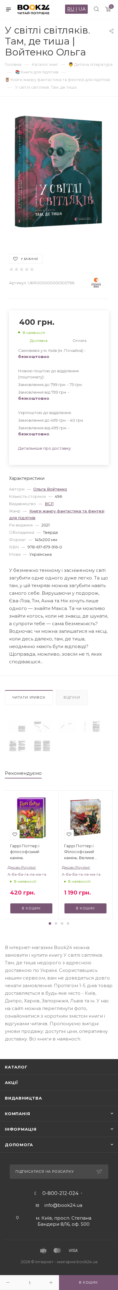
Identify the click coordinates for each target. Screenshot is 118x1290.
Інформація (21, 1129)
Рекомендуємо (23, 773)
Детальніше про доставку (44, 448)
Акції (11, 1082)
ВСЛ (49, 503)
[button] (50, 923)
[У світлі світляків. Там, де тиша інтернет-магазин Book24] (59, 172)
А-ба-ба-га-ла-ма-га (27, 874)
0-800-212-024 (60, 1193)
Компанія (17, 1113)
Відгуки (72, 697)
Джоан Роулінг (22, 867)
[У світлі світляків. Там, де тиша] (17, 726)
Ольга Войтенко (50, 489)
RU (70, 9)
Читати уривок (28, 697)
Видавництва (23, 1098)
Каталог (16, 1067)
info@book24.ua (63, 1205)
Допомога (19, 1144)
